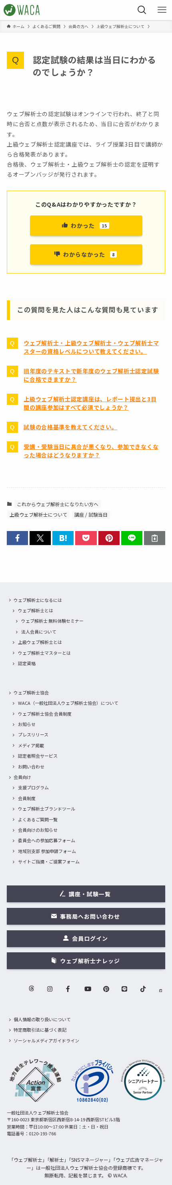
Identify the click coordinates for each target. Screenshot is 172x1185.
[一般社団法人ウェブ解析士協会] (22, 10)
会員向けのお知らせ (38, 830)
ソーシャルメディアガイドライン (46, 1040)
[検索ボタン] (142, 10)
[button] (17, 538)
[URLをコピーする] (154, 538)
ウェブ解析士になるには (38, 600)
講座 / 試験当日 (91, 514)
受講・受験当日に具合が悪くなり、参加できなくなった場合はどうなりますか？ (91, 451)
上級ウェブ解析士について (38, 514)
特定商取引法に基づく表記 (40, 1029)
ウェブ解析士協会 (31, 692)
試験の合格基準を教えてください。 (70, 427)
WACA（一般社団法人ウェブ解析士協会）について (68, 703)
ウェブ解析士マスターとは (44, 653)
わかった (89, 225)
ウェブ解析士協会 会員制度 (45, 713)
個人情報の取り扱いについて (42, 1019)
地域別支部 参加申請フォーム (47, 851)
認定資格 (27, 663)
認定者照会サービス (38, 755)
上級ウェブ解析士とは (40, 642)
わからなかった (89, 254)
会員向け (22, 777)
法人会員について (38, 631)
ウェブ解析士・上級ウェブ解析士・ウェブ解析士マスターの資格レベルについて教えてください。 (91, 347)
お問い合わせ (31, 766)
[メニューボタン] (162, 10)
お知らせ (27, 724)
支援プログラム (33, 787)
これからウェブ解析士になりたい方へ (57, 504)
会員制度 (27, 798)
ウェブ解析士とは (35, 610)
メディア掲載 (31, 745)
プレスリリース (33, 734)
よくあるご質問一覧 (38, 819)
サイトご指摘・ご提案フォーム (49, 861)
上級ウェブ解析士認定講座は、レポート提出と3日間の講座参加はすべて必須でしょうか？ (90, 403)
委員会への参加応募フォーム (46, 840)
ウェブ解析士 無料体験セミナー (52, 621)
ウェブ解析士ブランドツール (46, 808)
